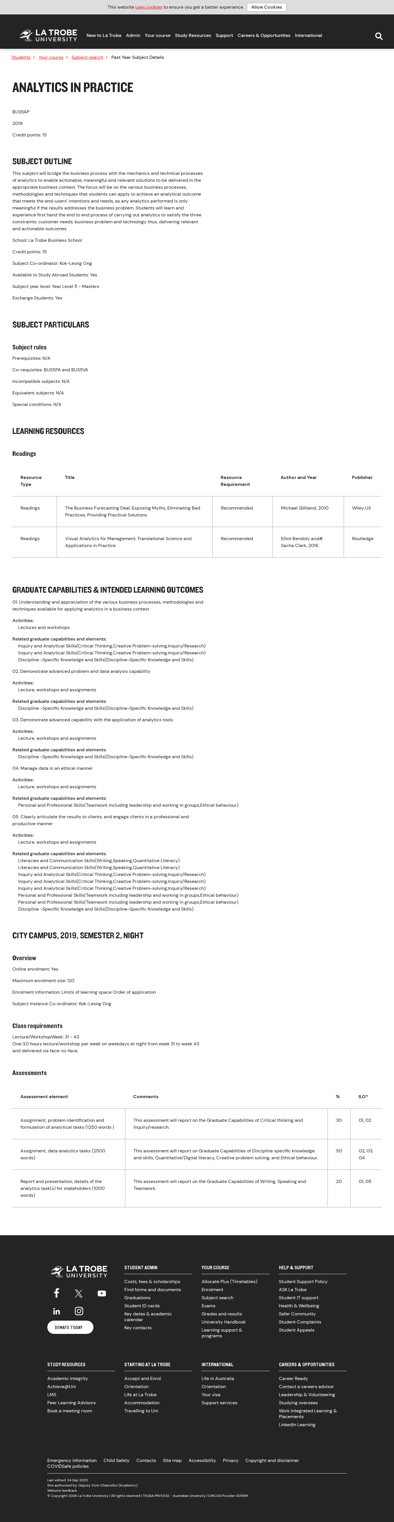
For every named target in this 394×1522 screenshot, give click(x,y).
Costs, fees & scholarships (152, 1281)
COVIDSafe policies (68, 1466)
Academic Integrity (67, 1378)
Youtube (102, 1292)
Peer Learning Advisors (71, 1403)
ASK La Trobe (293, 1290)
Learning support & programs (222, 1333)
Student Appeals (296, 1330)
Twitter (79, 1292)
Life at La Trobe (140, 1395)
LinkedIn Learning (297, 1425)
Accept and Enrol (142, 1378)
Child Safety (117, 1460)
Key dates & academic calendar (148, 1317)
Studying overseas (298, 1403)
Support (224, 35)
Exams (208, 1306)
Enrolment (212, 1290)
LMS (51, 1395)
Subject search (87, 57)
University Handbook (224, 1322)
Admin (133, 35)
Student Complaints (300, 1322)
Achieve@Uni (61, 1387)
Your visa (211, 1395)
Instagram (79, 1311)
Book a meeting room (69, 1411)
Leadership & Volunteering (307, 1395)
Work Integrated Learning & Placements (308, 1414)
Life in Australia (218, 1378)
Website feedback (62, 1490)
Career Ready (293, 1378)
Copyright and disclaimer (272, 1460)
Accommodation (142, 1403)
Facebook (56, 1292)
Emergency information (72, 1460)
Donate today (68, 1327)
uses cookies (148, 7)
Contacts (146, 1460)
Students (21, 57)
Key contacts (138, 1328)
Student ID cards (142, 1306)
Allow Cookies (266, 7)
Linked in (56, 1311)
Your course (157, 35)
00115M (242, 1495)
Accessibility (202, 1460)
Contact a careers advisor (306, 1387)
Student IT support (298, 1298)
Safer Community (297, 1314)
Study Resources (193, 35)
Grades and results (222, 1314)
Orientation (136, 1387)
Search (379, 36)
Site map (172, 1460)
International (308, 35)
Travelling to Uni (141, 1411)
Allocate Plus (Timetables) (229, 1281)
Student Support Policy (303, 1281)
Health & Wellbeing (299, 1306)
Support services (219, 1403)
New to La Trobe (104, 35)
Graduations (137, 1298)
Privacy (231, 1460)
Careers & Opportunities (264, 35)
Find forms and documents (152, 1290)
